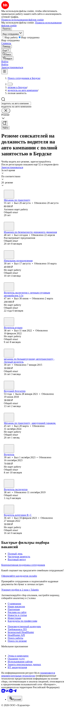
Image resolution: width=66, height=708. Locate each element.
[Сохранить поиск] (4, 123)
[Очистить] (5, 110)
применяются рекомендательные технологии (28, 674)
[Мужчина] (9, 194)
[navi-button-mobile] (4, 71)
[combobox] (16, 103)
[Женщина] (9, 385)
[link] (6, 54)
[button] (4, 61)
